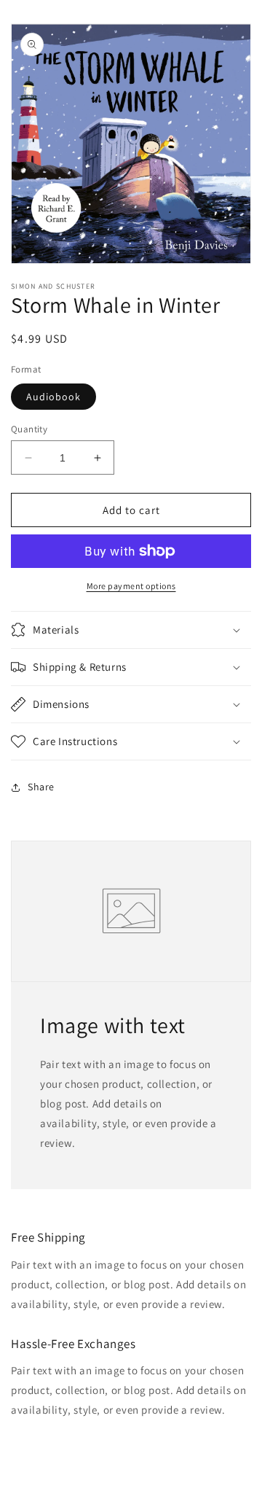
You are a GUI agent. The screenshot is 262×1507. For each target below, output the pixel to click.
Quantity (29, 429)
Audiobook (53, 396)
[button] (131, 630)
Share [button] (41, 786)
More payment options (131, 585)
